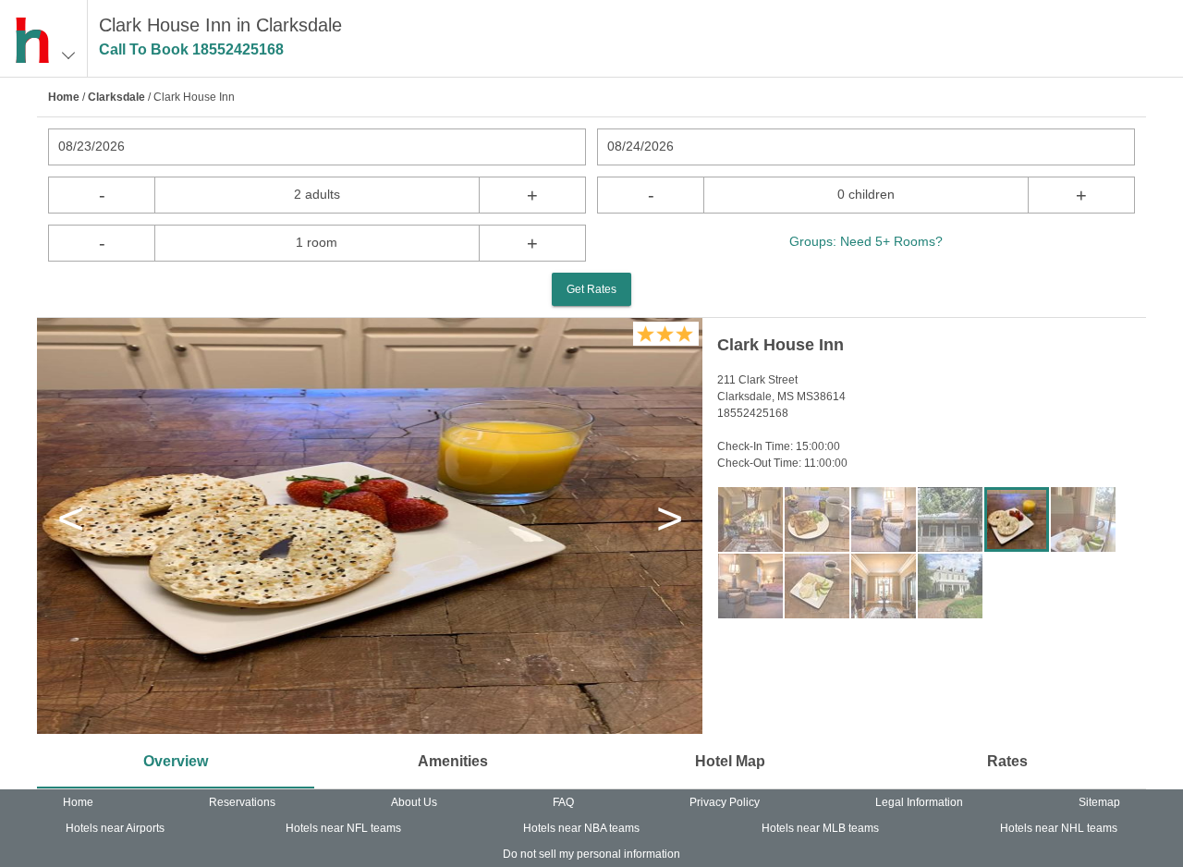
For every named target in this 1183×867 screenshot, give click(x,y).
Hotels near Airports (115, 828)
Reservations (242, 802)
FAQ (563, 802)
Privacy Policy (724, 802)
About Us (414, 802)
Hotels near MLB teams (820, 828)
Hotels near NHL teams (1058, 828)
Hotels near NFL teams (343, 828)
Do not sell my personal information (591, 854)
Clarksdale (116, 97)
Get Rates (591, 289)
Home (63, 97)
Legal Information (919, 802)
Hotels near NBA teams (581, 828)
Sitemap (1099, 802)
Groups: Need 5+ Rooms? (866, 241)
